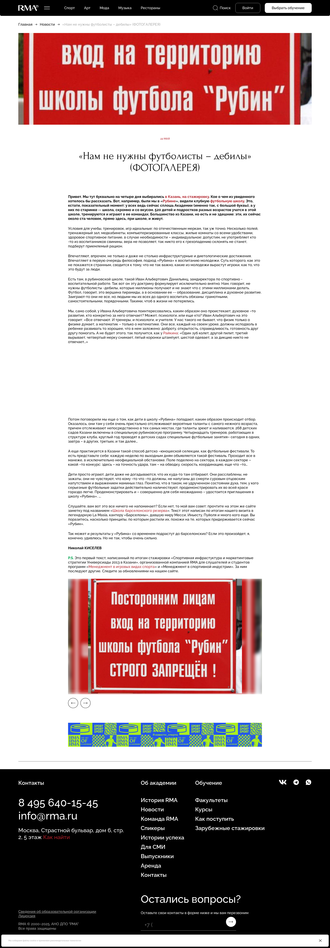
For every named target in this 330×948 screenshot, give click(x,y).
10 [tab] (155, 690)
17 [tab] (299, 690)
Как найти (56, 837)
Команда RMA (159, 819)
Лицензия (26, 916)
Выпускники (157, 856)
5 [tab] (51, 690)
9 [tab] (134, 690)
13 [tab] (216, 690)
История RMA (159, 800)
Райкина (170, 333)
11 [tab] (175, 690)
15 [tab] (258, 690)
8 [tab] (113, 690)
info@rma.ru (47, 816)
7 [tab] (93, 690)
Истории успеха (162, 837)
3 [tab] (10, 690)
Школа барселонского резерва (140, 510)
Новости (47, 24)
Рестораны (150, 8)
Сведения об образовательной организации (57, 911)
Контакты (154, 875)
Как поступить (214, 819)
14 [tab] (237, 690)
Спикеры (153, 828)
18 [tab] (320, 690)
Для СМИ (153, 847)
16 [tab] (278, 690)
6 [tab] (72, 690)
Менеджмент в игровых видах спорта (122, 566)
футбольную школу (227, 201)
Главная (25, 24)
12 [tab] (196, 690)
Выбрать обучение (288, 8)
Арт (87, 8)
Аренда (151, 865)
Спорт (69, 8)
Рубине (169, 201)
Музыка (125, 8)
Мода (104, 8)
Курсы (203, 809)
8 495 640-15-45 (58, 802)
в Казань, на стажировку (187, 196)
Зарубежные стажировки (230, 828)
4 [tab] (31, 690)
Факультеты (211, 800)
